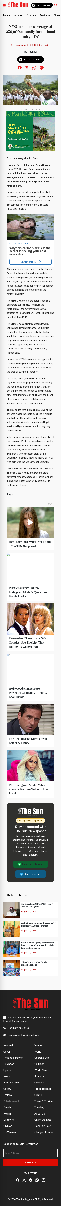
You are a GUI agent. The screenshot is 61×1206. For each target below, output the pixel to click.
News (6, 1076)
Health (7, 1113)
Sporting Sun (41, 1057)
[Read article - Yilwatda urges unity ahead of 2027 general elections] (11, 968)
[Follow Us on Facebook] (17, 1180)
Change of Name (43, 1132)
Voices (38, 1045)
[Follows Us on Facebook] (20, 67)
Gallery (7, 1088)
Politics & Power (13, 1057)
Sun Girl (38, 1094)
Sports (7, 1070)
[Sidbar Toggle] (4, 5)
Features (39, 1076)
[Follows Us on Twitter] (27, 67)
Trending (39, 1107)
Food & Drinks (11, 1082)
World (37, 1051)
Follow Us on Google (44, 5)
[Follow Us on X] (24, 1180)
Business (45, 15)
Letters (7, 1094)
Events (7, 1107)
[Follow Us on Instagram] (43, 1180)
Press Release (43, 1088)
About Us (39, 1113)
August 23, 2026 (28, 911)
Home (6, 15)
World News (41, 1070)
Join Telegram (32, 874)
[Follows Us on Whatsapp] (34, 67)
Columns (31, 15)
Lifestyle (8, 1119)
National (18, 15)
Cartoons (39, 1082)
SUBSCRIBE (30, 1162)
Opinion (7, 1126)
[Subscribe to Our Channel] (30, 1180)
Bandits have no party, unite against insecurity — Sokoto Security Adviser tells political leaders (38, 945)
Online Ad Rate (42, 1119)
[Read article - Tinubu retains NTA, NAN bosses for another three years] (11, 909)
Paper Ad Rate (42, 1126)
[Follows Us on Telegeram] (42, 67)
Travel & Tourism (43, 1101)
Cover (6, 1051)
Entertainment (11, 1101)
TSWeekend (10, 1132)
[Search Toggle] (56, 5)
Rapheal (32, 51)
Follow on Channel (32, 864)
